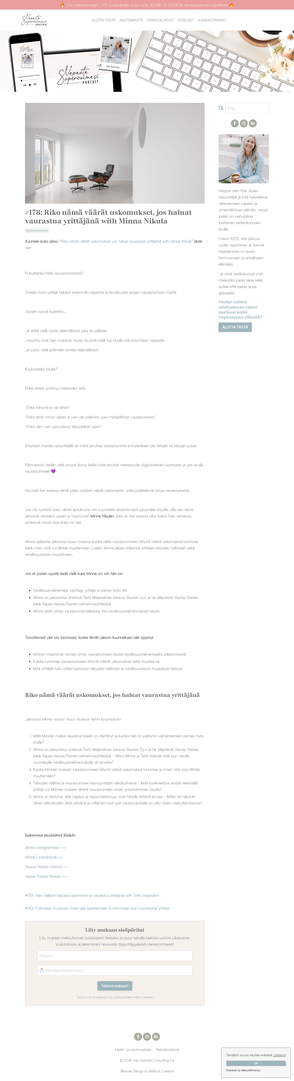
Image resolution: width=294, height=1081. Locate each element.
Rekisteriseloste (167, 1049)
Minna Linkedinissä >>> (44, 857)
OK (256, 1063)
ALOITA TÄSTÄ (104, 20)
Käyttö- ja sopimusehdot (133, 1049)
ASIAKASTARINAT (212, 20)
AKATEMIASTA (131, 20)
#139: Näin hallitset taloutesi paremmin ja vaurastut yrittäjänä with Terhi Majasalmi (92, 895)
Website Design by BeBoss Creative (147, 1071)
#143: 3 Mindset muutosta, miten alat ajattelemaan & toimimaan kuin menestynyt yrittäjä (97, 908)
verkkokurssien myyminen (37, 230)
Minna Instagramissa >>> (45, 847)
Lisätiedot (279, 1055)
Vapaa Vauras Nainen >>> (46, 876)
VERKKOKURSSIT (160, 20)
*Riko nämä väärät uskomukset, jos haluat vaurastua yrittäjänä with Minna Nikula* (126, 241)
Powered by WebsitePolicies (243, 1070)
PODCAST (186, 20)
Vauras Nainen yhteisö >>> (47, 866)
